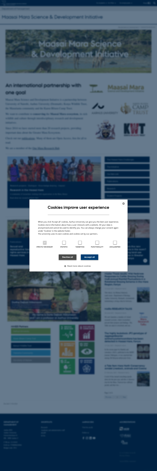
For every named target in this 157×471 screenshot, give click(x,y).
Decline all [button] (67, 257)
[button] (78, 266)
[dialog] (78, 235)
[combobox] (123, 203)
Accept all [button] (89, 257)
